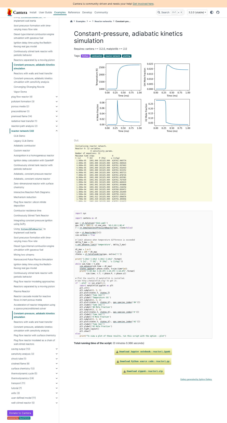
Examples (60, 12)
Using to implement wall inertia (30, 19)
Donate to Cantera (20, 413)
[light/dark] (212, 12)
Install (33, 12)
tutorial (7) (16, 388)
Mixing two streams (24, 254)
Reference (74, 12)
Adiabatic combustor (25, 145)
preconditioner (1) (20, 111)
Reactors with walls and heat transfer (33, 73)
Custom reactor (22, 150)
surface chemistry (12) (23, 368)
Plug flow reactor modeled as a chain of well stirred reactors (34, 342)
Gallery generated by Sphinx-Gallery (196, 379)
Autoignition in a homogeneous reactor (34, 155)
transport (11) (18, 383)
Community (101, 12)
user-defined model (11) (23, 398)
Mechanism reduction (25, 197)
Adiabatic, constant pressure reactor (33, 173)
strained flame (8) (20, 363)
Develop (87, 12)
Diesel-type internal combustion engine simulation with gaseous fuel (34, 36)
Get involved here (143, 3)
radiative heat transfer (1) (24, 121)
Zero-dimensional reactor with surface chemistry (33, 185)
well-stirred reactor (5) (23, 403)
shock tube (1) (18, 358)
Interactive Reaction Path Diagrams (32, 192)
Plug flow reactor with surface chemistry (35, 335)
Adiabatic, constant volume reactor (32, 178)
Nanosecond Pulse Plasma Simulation (33, 259)
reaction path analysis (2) (24, 126)
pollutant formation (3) (22, 101)
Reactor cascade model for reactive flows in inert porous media (32, 298)
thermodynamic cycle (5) (24, 373)
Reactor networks (103, 21)
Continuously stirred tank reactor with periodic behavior (33, 53)
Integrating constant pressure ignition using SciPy (33, 222)
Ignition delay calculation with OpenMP (34, 160)
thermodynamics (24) (22, 378)
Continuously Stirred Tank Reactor (31, 215)
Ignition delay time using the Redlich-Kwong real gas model (33, 44)
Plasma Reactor (22, 291)
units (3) (15, 393)
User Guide (45, 12)
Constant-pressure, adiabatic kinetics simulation (34, 67)
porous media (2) (20, 106)
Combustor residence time (27, 210)
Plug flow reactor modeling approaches (34, 281)
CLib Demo (19, 136)
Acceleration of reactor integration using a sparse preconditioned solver (34, 307)
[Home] (71, 21)
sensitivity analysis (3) (22, 353)
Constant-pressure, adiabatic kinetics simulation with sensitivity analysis (33, 80)
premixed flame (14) (21, 116)
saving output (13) (20, 349)
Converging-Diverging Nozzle (29, 87)
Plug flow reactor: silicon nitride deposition (30, 204)
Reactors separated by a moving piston (34, 60)
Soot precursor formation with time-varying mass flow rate (32, 27)
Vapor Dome (20, 91)
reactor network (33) (22, 131)
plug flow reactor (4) (21, 96)
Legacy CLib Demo (23, 140)
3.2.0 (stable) (196, 12)
